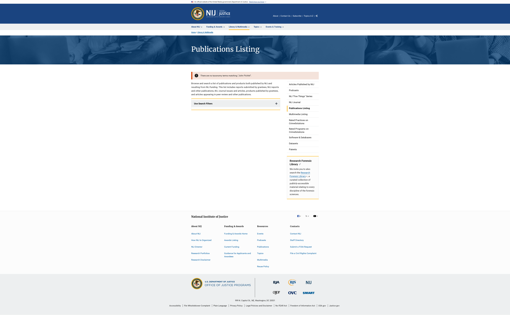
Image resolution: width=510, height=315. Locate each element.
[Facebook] (300, 218)
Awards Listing (231, 240)
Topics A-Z (308, 16)
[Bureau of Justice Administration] (276, 284)
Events (260, 233)
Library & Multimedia (205, 32)
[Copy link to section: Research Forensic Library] (299, 164)
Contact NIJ (295, 233)
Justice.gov (334, 306)
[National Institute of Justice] (308, 284)
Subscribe (297, 16)
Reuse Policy (263, 266)
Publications (263, 247)
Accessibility (175, 306)
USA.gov (322, 306)
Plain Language (220, 306)
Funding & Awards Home (235, 233)
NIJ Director (196, 247)
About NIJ (196, 233)
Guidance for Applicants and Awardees (237, 255)
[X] (308, 218)
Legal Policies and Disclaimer (259, 306)
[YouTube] (316, 218)
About (275, 16)
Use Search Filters (203, 103)
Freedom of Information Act (302, 306)
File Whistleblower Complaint (197, 306)
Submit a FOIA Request (301, 247)
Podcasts (261, 240)
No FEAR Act (281, 306)
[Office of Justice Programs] (197, 13)
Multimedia (262, 260)
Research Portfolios (200, 253)
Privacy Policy (236, 306)
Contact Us (285, 16)
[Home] (218, 13)
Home (193, 32)
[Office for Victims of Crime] (292, 295)
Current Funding (231, 247)
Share (318, 18)
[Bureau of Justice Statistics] (292, 286)
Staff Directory (297, 240)
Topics (260, 253)
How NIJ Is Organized (201, 240)
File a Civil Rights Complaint (303, 253)
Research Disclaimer (200, 260)
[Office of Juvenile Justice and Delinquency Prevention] (276, 295)
